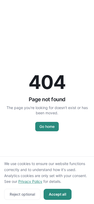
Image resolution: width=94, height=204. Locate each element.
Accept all (57, 194)
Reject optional (22, 194)
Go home (47, 126)
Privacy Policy (30, 181)
